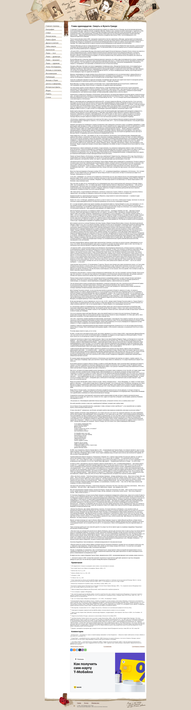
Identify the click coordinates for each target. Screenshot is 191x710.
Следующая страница (138, 646)
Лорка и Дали (51, 39)
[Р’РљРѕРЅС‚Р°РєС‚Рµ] (71, 650)
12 (140, 409)
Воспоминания (51, 73)
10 (122, 405)
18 (100, 517)
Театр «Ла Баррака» (53, 67)
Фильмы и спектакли (53, 70)
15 (70, 607)
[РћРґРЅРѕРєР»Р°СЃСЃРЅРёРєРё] (74, 650)
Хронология (50, 50)
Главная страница (52, 26)
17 (70, 612)
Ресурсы (86, 703)
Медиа (48, 90)
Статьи (48, 97)
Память (48, 94)
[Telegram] (77, 650)
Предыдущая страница (77, 646)
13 (84, 419)
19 (70, 617)
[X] (80, 650)
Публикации (50, 77)
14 (87, 447)
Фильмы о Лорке (52, 80)
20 (116, 559)
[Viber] (82, 650)
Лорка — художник (52, 63)
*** (70, 641)
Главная (79, 703)
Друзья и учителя (52, 43)
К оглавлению (107, 646)
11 (81, 409)
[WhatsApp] (85, 650)
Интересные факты (53, 87)
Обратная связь (95, 703)
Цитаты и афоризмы (53, 84)
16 (81, 467)
